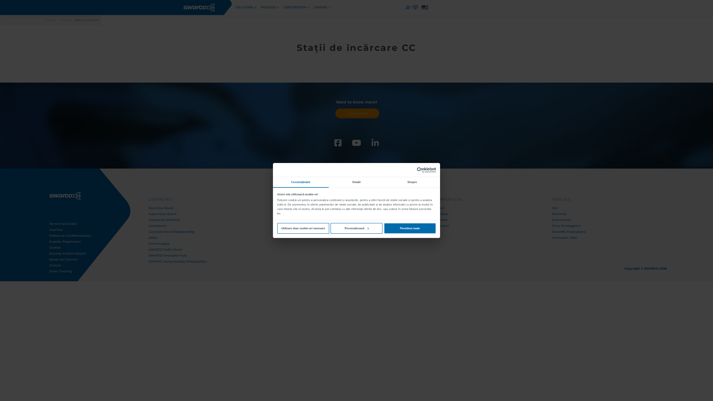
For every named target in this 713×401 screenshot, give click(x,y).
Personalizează (354, 228)
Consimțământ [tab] (300, 182)
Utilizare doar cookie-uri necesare (303, 228)
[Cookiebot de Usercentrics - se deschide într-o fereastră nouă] (419, 170)
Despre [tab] (412, 182)
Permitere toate (410, 228)
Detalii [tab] (356, 182)
